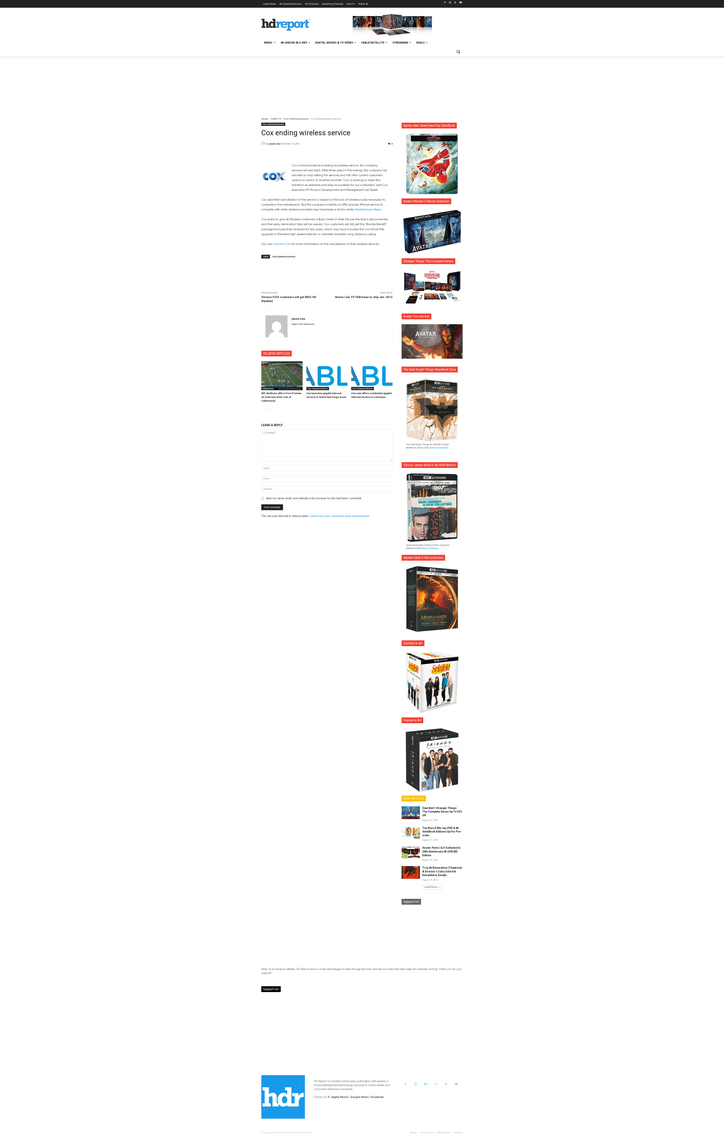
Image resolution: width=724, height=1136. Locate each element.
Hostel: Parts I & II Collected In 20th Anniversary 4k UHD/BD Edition (441, 851)
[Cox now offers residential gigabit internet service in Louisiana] (372, 375)
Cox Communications (296, 118)
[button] (458, 51)
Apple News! (339, 1097)
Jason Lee (274, 143)
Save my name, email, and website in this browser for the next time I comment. (314, 498)
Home (264, 118)
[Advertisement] (362, 84)
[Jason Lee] (263, 144)
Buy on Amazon (431, 548)
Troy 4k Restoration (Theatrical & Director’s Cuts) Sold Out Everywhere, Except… (442, 871)
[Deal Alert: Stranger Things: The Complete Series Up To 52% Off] (411, 812)
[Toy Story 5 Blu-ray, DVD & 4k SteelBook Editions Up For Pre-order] (411, 832)
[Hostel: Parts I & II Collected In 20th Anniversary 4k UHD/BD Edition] (411, 852)
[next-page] (269, 409)
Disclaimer (443, 1132)
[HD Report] (285, 25)
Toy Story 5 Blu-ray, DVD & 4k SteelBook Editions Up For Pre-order (441, 831)
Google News (359, 1097)
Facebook (377, 1097)
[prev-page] (263, 409)
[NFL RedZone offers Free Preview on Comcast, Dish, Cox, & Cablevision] (282, 375)
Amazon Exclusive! (439, 447)
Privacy (458, 1132)
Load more (430, 886)
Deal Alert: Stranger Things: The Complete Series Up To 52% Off (442, 812)
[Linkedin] (425, 1084)
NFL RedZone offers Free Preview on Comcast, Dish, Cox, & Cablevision (281, 397)
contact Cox (282, 244)
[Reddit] (436, 1084)
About (413, 1132)
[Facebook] (445, 3)
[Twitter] (455, 3)
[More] (360, 153)
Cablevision (268, 388)
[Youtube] (460, 3)
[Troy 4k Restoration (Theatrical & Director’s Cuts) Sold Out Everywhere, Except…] (411, 872)
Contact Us (427, 1132)
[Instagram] (450, 3)
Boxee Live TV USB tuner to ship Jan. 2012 (364, 297)
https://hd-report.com (302, 324)
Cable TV (276, 118)
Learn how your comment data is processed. (340, 516)
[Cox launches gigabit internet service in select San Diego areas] (327, 375)
